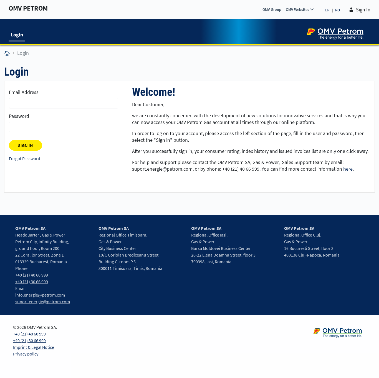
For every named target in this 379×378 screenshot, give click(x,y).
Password (19, 116)
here (348, 169)
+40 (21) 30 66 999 (31, 281)
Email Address (24, 92)
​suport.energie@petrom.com (42, 301)
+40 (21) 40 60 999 (31, 275)
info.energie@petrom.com (40, 295)
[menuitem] (272, 9)
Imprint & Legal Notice (33, 347)
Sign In (363, 9)
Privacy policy (25, 354)
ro (337, 10)
